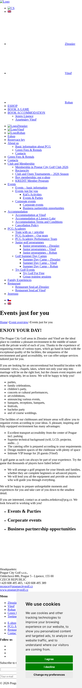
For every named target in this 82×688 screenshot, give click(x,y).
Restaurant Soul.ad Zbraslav (32, 286)
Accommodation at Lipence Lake (35, 218)
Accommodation (18, 211)
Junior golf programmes (29, 242)
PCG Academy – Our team (31, 235)
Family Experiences (19, 280)
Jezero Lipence (24, 116)
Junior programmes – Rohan (40, 252)
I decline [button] (49, 666)
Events (12, 184)
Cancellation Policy (27, 225)
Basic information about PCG (33, 146)
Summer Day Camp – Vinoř (40, 263)
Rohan (69, 102)
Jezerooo (13, 293)
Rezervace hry (16, 139)
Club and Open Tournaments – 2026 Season (42, 174)
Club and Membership (21, 163)
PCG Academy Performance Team (36, 239)
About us (13, 143)
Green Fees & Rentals (28, 150)
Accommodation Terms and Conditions (39, 221)
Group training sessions (37, 276)
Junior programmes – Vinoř (39, 249)
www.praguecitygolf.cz (14, 589)
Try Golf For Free (33, 273)
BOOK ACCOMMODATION (26, 112)
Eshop (11, 136)
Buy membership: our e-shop (32, 177)
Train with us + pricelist (29, 232)
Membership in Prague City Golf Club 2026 (41, 167)
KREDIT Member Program (32, 180)
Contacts (20, 153)
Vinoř (68, 73)
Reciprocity (22, 170)
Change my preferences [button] (49, 674)
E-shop (12, 622)
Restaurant (14, 283)
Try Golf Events (25, 269)
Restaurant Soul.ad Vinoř (30, 290)
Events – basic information (31, 187)
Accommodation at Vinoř (30, 215)
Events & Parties (33, 197)
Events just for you (26, 191)
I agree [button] (49, 659)
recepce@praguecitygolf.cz (16, 586)
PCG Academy (17, 228)
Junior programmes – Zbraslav (41, 245)
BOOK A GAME (18, 109)
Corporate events (25, 201)
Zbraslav (70, 43)
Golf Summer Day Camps (31, 256)
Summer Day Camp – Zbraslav (41, 259)
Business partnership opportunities (43, 208)
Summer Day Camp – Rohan (40, 266)
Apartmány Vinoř (25, 119)
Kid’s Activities (32, 194)
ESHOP (13, 105)
